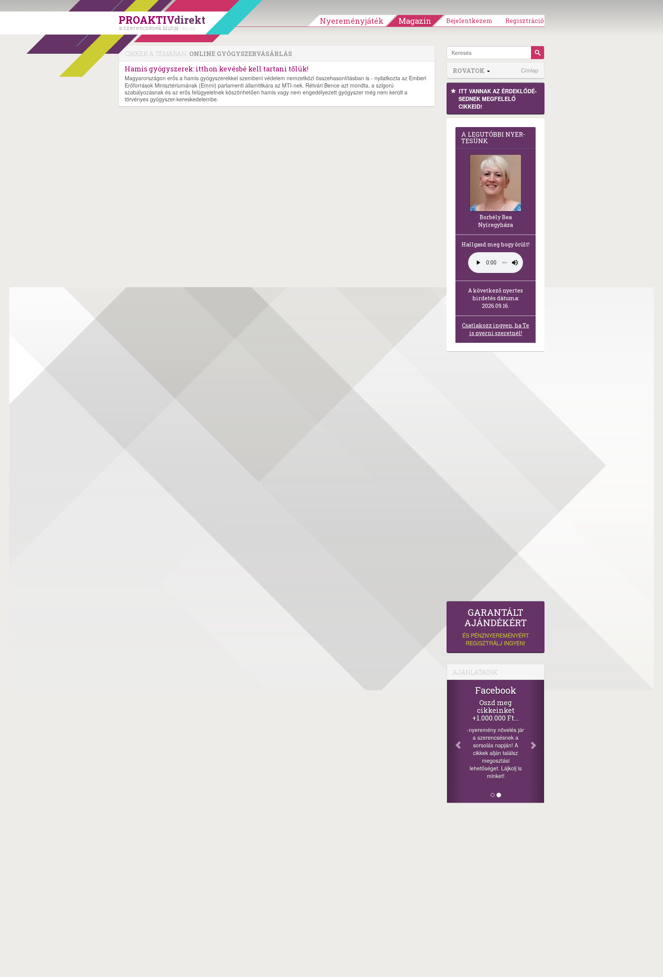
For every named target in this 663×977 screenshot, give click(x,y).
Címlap (529, 70)
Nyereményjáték (352, 21)
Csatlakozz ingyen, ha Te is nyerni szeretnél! (495, 329)
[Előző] (454, 741)
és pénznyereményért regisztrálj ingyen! (495, 627)
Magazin (415, 21)
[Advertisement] (495, 478)
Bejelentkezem (469, 21)
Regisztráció (524, 21)
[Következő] (536, 741)
